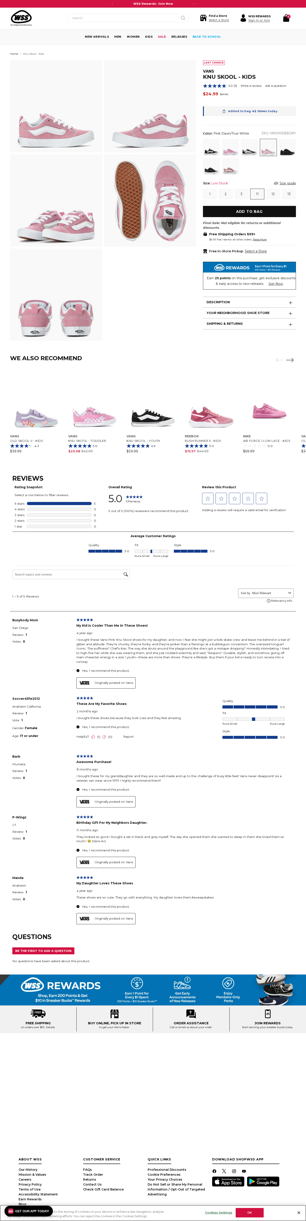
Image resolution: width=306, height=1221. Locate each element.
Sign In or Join (259, 20)
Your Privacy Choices (165, 1179)
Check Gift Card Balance (103, 1189)
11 (257, 194)
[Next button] (193, 4)
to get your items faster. (114, 1027)
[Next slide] (291, 360)
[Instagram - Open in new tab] (234, 1172)
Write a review (251, 85)
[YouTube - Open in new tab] (244, 1172)
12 (273, 194)
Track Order (93, 1175)
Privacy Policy (30, 1184)
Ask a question (275, 85)
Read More (260, 239)
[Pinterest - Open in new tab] (224, 1172)
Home (14, 53)
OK (249, 1212)
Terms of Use (30, 1189)
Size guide (288, 183)
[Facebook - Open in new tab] (215, 1172)
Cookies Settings (218, 1212)
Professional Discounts (167, 1170)
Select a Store (256, 251)
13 (289, 194)
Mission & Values (32, 1175)
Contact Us (92, 1184)
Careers (25, 1179)
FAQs (87, 1170)
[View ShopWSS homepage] (21, 18)
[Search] (183, 18)
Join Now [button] (275, 284)
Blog (22, 1204)
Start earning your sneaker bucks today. (267, 1027)
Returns (89, 1179)
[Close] (299, 1213)
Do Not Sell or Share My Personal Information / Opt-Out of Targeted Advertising (176, 1189)
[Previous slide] (278, 360)
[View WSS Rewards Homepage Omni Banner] (153, 990)
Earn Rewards (30, 1199)
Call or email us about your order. (191, 1027)
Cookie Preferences (164, 1174)
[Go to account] (243, 17)
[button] (214, 18)
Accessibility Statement (38, 1194)
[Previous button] (112, 4)
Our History (28, 1170)
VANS (208, 71)
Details (50, 1027)
